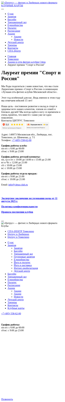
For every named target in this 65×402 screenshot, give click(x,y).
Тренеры (12, 45)
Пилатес (12, 28)
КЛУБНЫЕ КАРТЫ (12, 5)
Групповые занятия (24, 256)
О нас (11, 13)
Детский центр (16, 42)
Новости (18, 39)
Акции (11, 33)
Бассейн (12, 19)
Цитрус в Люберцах (18, 234)
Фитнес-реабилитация (26, 268)
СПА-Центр (14, 51)
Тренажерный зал (17, 22)
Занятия (12, 16)
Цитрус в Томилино (18, 237)
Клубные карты (16, 308)
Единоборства (15, 25)
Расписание (14, 31)
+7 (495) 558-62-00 (11, 313)
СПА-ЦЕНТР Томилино (21, 231)
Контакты (13, 48)
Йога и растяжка (23, 265)
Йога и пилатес (22, 262)
